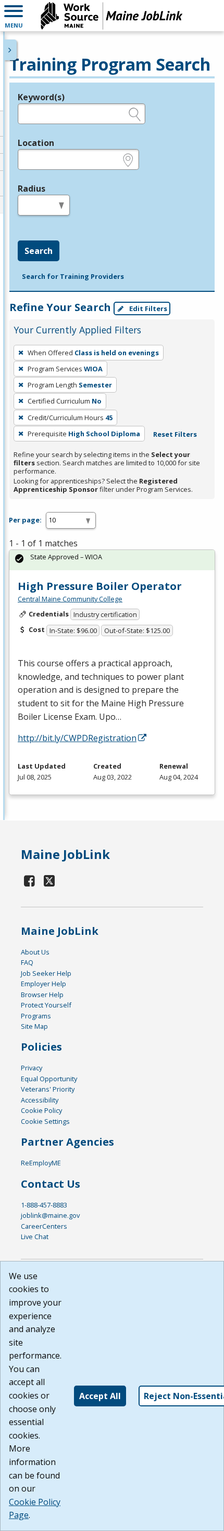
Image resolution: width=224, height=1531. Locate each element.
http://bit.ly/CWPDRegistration (77, 738)
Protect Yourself (46, 1005)
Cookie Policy (41, 1110)
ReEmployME (41, 1162)
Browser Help (42, 994)
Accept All (100, 1396)
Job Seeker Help (46, 973)
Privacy (31, 1067)
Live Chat (34, 1236)
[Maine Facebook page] (30, 880)
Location (36, 143)
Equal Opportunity (49, 1078)
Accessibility (39, 1100)
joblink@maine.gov (50, 1215)
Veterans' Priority (47, 1089)
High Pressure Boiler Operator (100, 586)
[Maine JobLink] (112, 15)
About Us (35, 952)
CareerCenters (44, 1226)
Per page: (25, 520)
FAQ (27, 962)
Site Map (34, 1026)
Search (38, 251)
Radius (31, 188)
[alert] (112, 560)
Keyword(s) (41, 97)
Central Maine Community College (70, 598)
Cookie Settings (45, 1121)
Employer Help (43, 983)
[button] (13, 15)
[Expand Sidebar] (10, 49)
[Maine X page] (50, 880)
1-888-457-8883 (44, 1205)
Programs (36, 1015)
